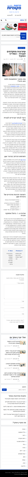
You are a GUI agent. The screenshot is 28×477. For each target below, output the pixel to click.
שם (23, 301)
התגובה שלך (20, 283)
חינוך (24, 435)
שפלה (23, 460)
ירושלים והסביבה (21, 441)
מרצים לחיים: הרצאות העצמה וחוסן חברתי (11, 35)
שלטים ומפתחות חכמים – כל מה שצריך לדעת (14, 406)
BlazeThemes (24, 474)
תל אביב (23, 466)
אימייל (22, 307)
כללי (24, 444)
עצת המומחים (21, 48)
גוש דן (23, 429)
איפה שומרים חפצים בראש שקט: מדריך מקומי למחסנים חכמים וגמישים (12, 374)
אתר (23, 314)
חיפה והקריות (22, 438)
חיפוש (24, 387)
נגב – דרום (22, 450)
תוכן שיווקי (19, 59)
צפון (24, 456)
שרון (24, 463)
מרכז (24, 447)
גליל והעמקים (22, 432)
